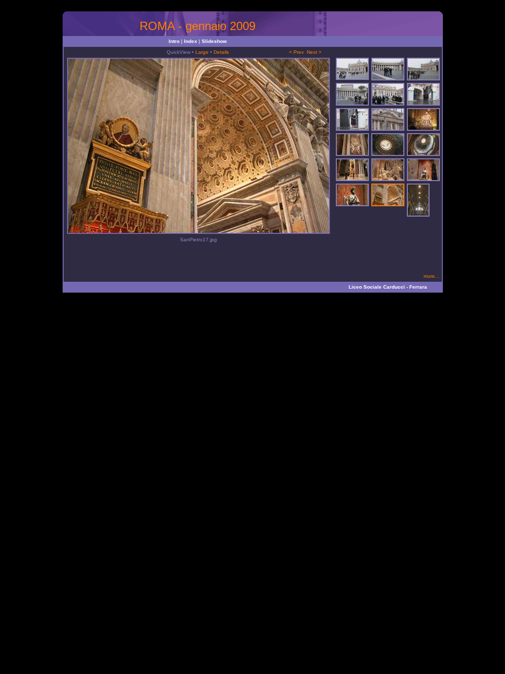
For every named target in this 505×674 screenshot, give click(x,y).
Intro (174, 41)
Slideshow (214, 41)
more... (431, 276)
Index (190, 41)
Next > (314, 52)
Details (221, 52)
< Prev (296, 52)
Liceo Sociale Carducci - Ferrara (388, 287)
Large (202, 52)
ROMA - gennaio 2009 (197, 26)
